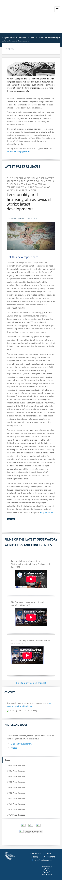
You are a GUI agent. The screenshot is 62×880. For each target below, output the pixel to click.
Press (7, 760)
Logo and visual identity (21, 743)
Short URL (11, 519)
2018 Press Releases (16, 809)
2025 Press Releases (16, 771)
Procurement (49, 856)
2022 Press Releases (16, 787)
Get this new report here (22, 257)
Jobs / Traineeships (43, 860)
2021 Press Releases (16, 793)
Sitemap (34, 856)
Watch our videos (33, 831)
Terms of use (35, 853)
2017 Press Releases (16, 815)
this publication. (47, 512)
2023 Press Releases (16, 782)
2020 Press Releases (16, 798)
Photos (14, 748)
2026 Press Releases (16, 765)
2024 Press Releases (16, 776)
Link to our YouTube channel (31, 683)
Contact (49, 853)
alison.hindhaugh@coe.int (18, 151)
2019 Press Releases (16, 804)
